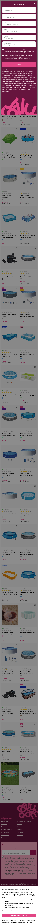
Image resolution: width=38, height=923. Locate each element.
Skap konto (19, 64)
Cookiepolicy (7, 85)
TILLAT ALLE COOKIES (19, 915)
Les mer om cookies (8, 911)
